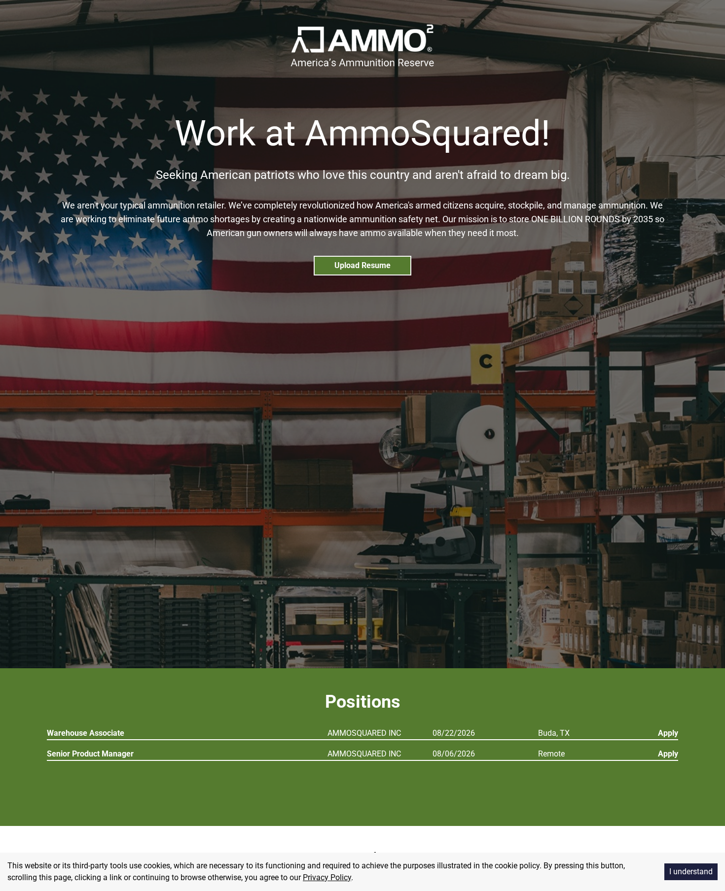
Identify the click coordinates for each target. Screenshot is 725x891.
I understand (691, 871)
